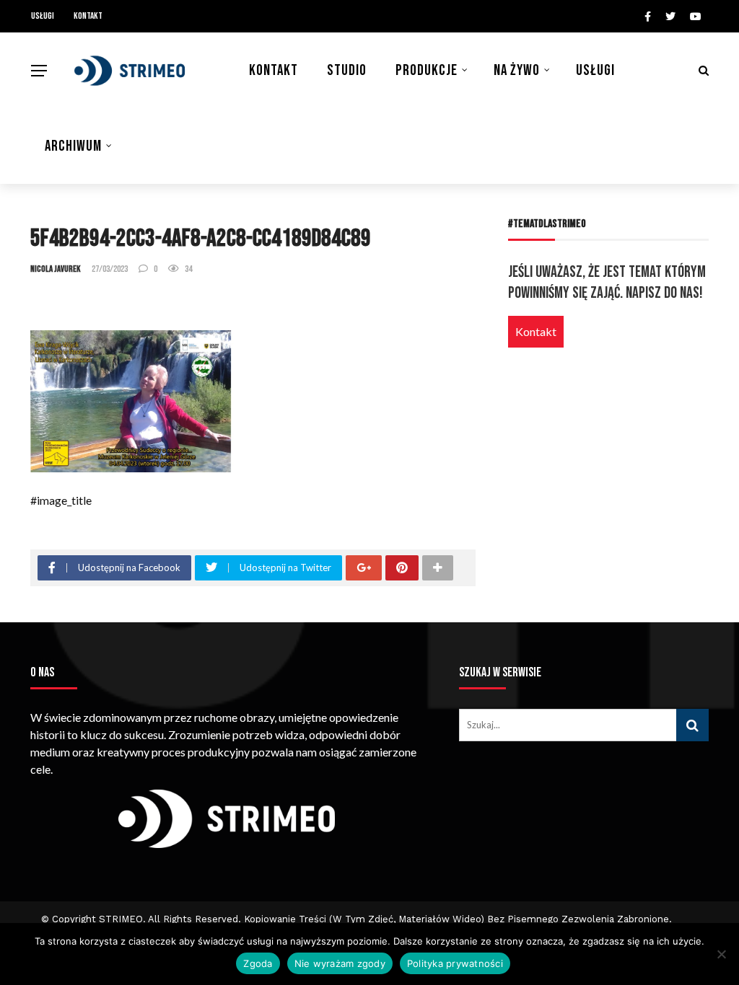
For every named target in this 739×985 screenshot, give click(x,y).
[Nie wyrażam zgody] (721, 954)
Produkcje (426, 70)
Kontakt (88, 16)
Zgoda (257, 963)
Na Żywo (517, 70)
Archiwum (73, 146)
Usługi (42, 16)
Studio (347, 70)
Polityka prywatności (455, 963)
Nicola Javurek (55, 269)
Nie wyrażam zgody (339, 963)
